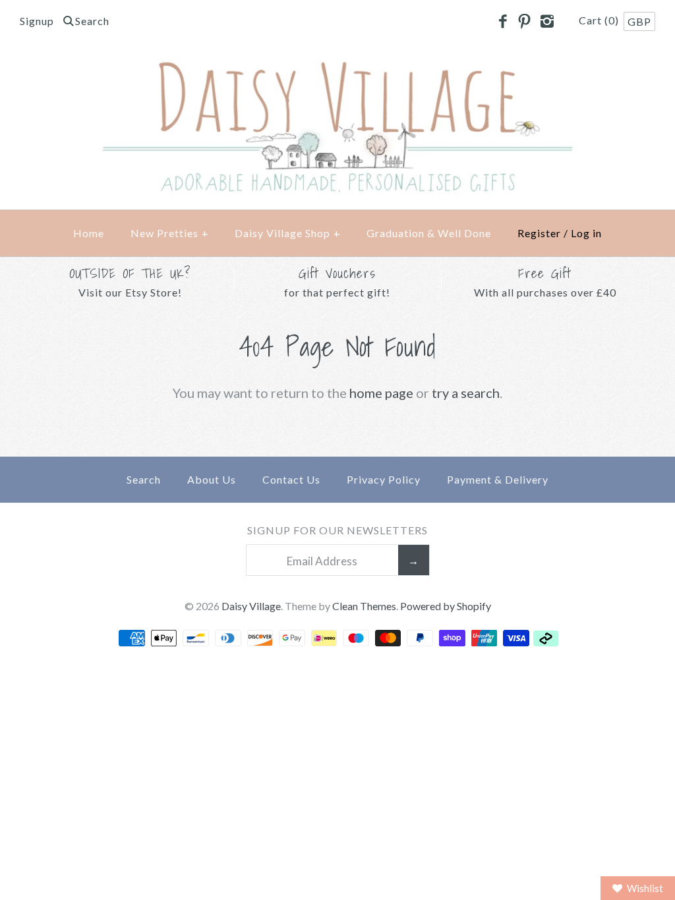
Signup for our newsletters (337, 530)
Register (539, 233)
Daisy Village (251, 606)
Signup (37, 20)
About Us (211, 479)
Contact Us (291, 479)
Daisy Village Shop (288, 233)
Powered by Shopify (445, 606)
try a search (466, 393)
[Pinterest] (525, 22)
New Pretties (170, 233)
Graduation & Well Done (429, 233)
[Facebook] (502, 22)
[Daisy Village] (337, 66)
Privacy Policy (384, 479)
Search (144, 479)
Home (88, 233)
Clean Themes (364, 606)
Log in (586, 233)
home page (381, 393)
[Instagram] (546, 22)
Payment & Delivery (497, 479)
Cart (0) (600, 20)
